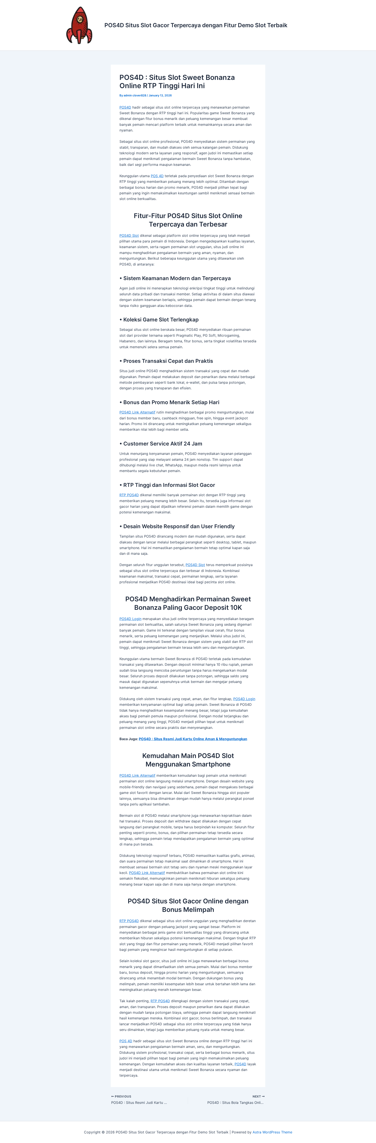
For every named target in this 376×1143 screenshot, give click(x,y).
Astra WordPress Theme (272, 1132)
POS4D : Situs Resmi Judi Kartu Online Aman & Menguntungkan (193, 739)
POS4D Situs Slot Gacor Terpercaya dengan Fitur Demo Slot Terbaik (195, 25)
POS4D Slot (129, 235)
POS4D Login (130, 619)
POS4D (125, 107)
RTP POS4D (129, 495)
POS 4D (157, 176)
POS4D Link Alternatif (137, 412)
